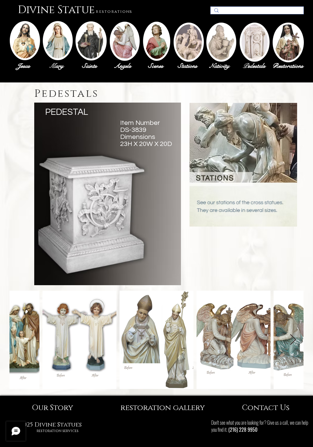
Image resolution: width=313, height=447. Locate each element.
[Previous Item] (20, 340)
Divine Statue (56, 10)
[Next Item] (292, 340)
